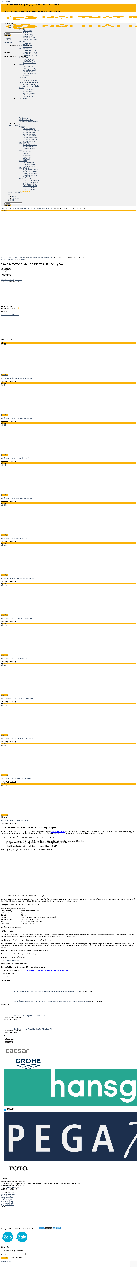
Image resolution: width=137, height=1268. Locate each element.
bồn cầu (50, 970)
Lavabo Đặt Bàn (28, 66)
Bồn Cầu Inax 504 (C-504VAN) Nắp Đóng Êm (15, 820)
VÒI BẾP (22, 127)
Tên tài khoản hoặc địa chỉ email (12, 1251)
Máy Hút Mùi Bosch (29, 148)
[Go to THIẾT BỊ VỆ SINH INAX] (9, 1111)
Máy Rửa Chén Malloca (30, 170)
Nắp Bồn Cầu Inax (28, 59)
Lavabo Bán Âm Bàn (29, 73)
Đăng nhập (4, 1258)
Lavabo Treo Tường (29, 68)
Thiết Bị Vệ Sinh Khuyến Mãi (28, 122)
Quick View (4, 375)
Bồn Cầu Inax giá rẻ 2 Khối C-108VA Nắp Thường (16, 378)
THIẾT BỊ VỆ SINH (14, 27)
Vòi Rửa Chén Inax (29, 132)
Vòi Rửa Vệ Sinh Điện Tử (31, 86)
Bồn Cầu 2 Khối (28, 36)
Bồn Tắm (22, 41)
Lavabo (21, 65)
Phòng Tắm (15, 196)
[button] (8, 24)
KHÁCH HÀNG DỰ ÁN (15, 193)
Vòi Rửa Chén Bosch (29, 141)
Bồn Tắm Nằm (27, 43)
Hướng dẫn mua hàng (7, 1198)
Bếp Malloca (27, 155)
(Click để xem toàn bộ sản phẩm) (11, 280)
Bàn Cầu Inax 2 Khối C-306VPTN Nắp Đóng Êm (16, 778)
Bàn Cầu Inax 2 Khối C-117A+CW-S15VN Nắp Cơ (16, 498)
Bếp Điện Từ (27, 152)
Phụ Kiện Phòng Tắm (26, 120)
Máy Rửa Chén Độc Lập (30, 177)
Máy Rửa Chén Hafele (30, 171)
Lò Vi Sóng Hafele (29, 164)
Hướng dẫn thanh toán (8, 1194)
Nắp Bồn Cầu (23, 57)
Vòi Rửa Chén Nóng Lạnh (31, 130)
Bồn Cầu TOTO (28, 32)
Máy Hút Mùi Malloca (30, 145)
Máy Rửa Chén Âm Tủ (30, 175)
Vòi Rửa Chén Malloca (30, 138)
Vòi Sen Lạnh (27, 91)
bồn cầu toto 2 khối (58, 832)
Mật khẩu (4, 1254)
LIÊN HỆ (11, 200)
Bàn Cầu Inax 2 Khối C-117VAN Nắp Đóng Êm (15, 538)
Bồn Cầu (22, 29)
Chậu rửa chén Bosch (30, 186)
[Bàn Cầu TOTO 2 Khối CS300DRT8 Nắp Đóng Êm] (9, 293)
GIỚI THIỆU (12, 25)
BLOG (10, 195)
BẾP (20, 150)
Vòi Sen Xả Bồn (28, 97)
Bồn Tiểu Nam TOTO (30, 52)
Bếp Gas (26, 154)
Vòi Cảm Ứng (23, 118)
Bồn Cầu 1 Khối (28, 34)
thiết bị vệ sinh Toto (61, 970)
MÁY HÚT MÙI (24, 143)
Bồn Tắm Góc (27, 45)
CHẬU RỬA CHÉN (25, 179)
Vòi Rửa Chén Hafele (30, 139)
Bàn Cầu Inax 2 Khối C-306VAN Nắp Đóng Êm (15, 658)
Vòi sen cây (27, 95)
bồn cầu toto (41, 970)
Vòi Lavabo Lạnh (28, 79)
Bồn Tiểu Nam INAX (29, 50)
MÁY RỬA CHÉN (24, 168)
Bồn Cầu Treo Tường (30, 40)
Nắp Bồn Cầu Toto (29, 61)
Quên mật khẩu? (6, 1261)
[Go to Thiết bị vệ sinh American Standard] (9, 1042)
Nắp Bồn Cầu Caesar (29, 63)
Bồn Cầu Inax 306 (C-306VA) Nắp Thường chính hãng (18, 578)
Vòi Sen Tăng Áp (28, 89)
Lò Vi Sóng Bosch (29, 166)
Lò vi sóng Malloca (29, 163)
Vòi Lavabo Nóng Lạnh (30, 81)
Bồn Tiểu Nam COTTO (30, 54)
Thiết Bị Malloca (24, 191)
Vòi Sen (21, 88)
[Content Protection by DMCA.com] (46, 1229)
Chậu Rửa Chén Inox (29, 189)
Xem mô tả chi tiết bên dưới (10, 315)
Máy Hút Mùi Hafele (29, 147)
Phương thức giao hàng (8, 1196)
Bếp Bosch (26, 159)
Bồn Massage (27, 47)
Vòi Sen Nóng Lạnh (29, 93)
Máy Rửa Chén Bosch (30, 173)
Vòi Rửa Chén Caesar (30, 134)
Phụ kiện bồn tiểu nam (30, 56)
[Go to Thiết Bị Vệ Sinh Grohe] (28, 1068)
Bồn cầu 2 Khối (5, 260)
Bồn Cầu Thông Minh (29, 38)
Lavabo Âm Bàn (28, 72)
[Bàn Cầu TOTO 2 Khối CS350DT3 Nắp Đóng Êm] (9, 303)
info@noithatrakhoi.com (12, 960)
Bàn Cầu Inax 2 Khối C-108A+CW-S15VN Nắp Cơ (16, 418)
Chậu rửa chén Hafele (30, 184)
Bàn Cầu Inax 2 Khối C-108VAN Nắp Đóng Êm (15, 458)
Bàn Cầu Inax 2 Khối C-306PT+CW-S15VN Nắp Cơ (17, 738)
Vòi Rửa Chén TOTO (29, 136)
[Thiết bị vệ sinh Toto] (7, 278)
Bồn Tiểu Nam (24, 49)
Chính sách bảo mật (7, 1203)
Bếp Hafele (27, 157)
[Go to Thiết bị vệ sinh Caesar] (17, 1058)
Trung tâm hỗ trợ (6, 1199)
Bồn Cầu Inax (27, 31)
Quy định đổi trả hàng (8, 1205)
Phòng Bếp (15, 198)
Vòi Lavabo (23, 77)
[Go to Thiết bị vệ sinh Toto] (18, 1175)
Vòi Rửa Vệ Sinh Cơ (29, 84)
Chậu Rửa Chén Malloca (30, 182)
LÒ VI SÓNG (23, 161)
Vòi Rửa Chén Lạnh (29, 129)
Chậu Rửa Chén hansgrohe (31, 180)
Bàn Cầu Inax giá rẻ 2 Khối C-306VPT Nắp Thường (17, 698)
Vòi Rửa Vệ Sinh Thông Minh (28, 82)
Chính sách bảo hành (7, 1201)
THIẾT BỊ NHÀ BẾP (14, 125)
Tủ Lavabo (26, 75)
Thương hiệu (23, 98)
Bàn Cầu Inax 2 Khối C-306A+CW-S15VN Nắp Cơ (16, 618)
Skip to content (6, 2)
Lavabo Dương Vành (29, 70)
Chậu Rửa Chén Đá (29, 187)
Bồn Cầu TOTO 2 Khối (18, 260)
